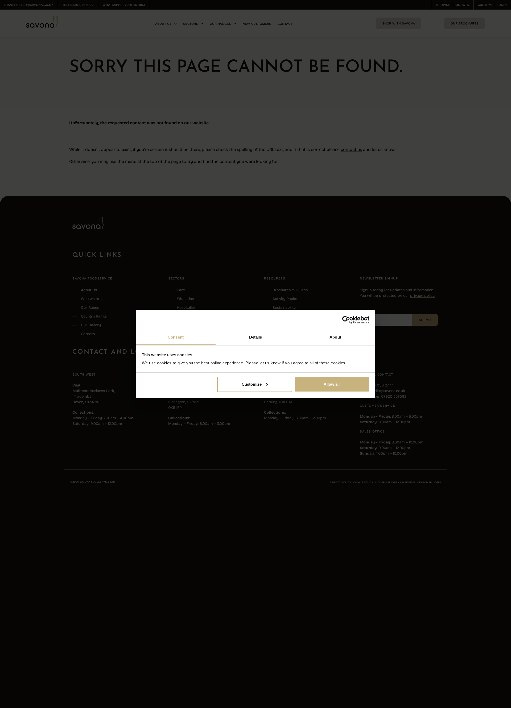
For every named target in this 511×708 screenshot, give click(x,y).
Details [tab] (255, 337)
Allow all (332, 384)
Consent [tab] (176, 337)
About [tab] (335, 337)
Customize (252, 384)
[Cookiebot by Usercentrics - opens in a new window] (346, 320)
